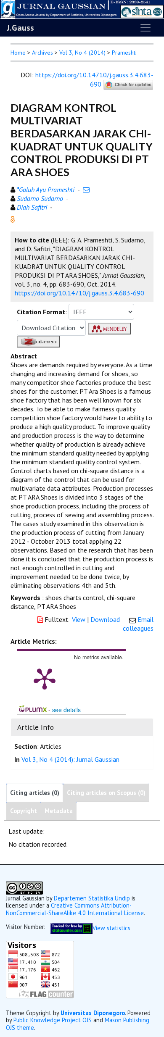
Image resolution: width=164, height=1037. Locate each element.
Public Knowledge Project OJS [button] (52, 1020)
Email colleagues (138, 623)
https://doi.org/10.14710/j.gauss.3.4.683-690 (94, 79)
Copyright (23, 811)
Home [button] (18, 52)
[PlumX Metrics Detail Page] (44, 678)
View (78, 619)
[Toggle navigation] (145, 27)
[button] (13, 218)
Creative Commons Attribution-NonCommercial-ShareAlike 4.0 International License (75, 908)
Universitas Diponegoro (93, 1013)
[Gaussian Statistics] (71, 928)
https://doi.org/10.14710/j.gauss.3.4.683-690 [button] (79, 293)
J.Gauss (20, 27)
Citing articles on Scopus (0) (106, 793)
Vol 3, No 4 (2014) (82, 52)
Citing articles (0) (34, 793)
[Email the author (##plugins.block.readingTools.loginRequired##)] (86, 189)
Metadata (59, 811)
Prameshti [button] (124, 52)
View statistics (111, 928)
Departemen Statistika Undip (92, 898)
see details (66, 709)
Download (105, 619)
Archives (42, 52)
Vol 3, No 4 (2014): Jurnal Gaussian (70, 759)
